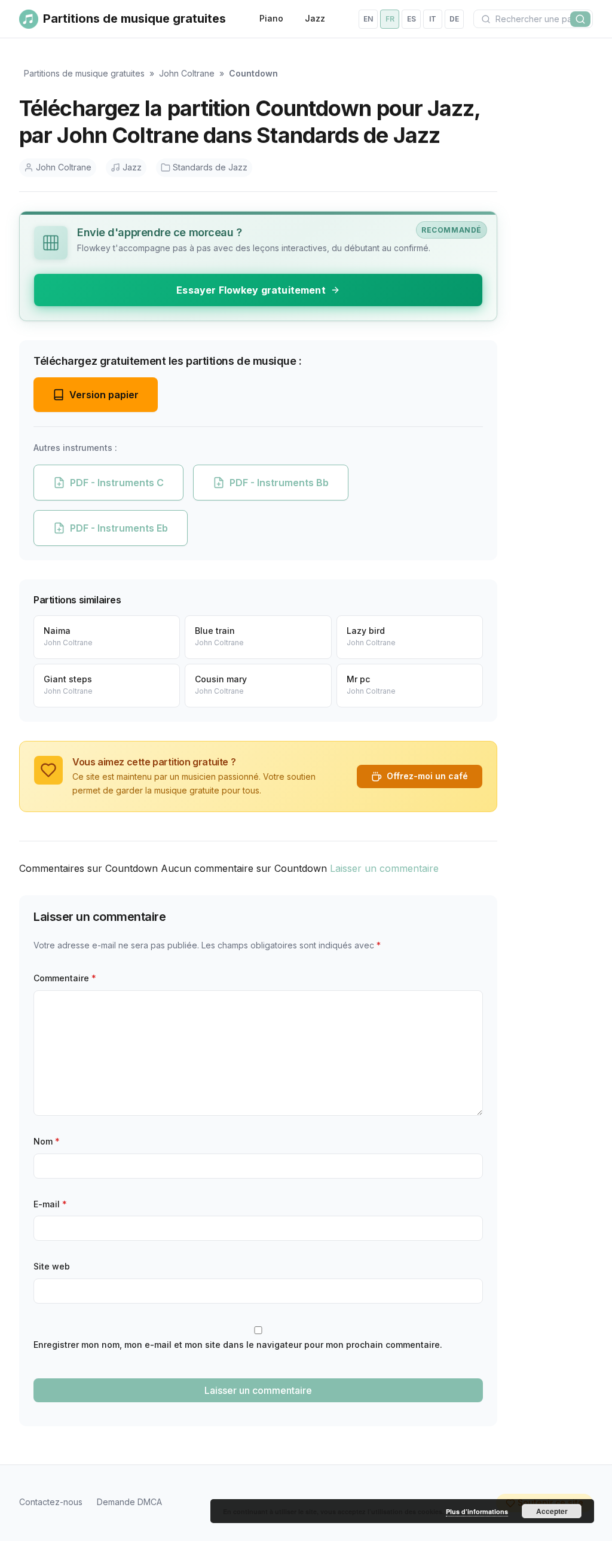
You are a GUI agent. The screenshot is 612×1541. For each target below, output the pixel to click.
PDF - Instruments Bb (279, 483)
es (411, 18)
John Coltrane (187, 73)
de (454, 18)
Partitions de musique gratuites (84, 73)
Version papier (104, 395)
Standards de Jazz (210, 167)
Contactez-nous (50, 1502)
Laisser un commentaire (384, 868)
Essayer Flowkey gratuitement (250, 290)
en (368, 18)
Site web (51, 1266)
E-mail (50, 1204)
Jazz (315, 18)
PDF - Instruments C (117, 483)
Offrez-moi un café (427, 776)
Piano (271, 18)
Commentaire (64, 978)
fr (389, 18)
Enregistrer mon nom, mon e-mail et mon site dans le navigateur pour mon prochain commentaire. (237, 1344)
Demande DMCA (129, 1502)
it (432, 18)
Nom (46, 1141)
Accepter (552, 1511)
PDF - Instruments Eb (119, 528)
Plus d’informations (477, 1511)
